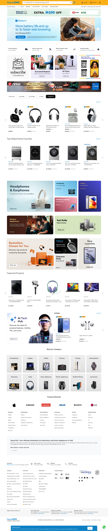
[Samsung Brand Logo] (30, 406)
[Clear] (71, 2)
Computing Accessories (59, 418)
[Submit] (23, 2)
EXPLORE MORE (54, 6)
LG (88, 421)
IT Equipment (11, 428)
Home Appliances (44, 415)
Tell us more (41, 492)
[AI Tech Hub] (30, 329)
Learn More (40, 514)
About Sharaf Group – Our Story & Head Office (13, 481)
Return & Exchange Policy (29, 497)
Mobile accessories (58, 415)
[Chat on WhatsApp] (104, 527)
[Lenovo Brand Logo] (46, 406)
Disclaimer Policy (27, 495)
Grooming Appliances (77, 421)
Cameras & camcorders (26, 418)
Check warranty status (28, 474)
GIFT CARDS (45, 6)
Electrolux (90, 428)
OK (90, 528)
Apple (89, 415)
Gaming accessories (59, 428)
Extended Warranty (27, 489)
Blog (40, 482)
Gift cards (10, 431)
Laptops (10, 418)
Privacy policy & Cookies (96, 520)
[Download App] (90, 67)
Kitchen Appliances (44, 418)
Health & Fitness (12, 426)
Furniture (42, 421)
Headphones (51, 96)
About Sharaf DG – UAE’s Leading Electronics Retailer (13, 476)
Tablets (9, 421)
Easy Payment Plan (27, 492)
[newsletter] (18, 67)
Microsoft (90, 423)
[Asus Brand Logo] (62, 406)
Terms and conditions (86, 520)
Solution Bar (10, 500)
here (47, 529)
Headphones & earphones (27, 423)
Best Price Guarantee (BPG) (13, 497)
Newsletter (41, 479)
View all (98, 100)
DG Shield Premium (27, 482)
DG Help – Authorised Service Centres (14, 486)
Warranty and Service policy (29, 500)
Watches (74, 423)
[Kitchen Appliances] (30, 225)
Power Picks (12, 96)
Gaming (22, 415)
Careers (8, 502)
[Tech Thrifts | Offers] (78, 225)
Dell (89, 426)
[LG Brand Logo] (94, 406)
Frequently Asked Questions (45, 474)
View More (14, 451)
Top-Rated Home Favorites (19, 139)
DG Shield (25, 487)
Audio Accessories (58, 426)
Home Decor (43, 423)
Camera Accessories (59, 421)
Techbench (9, 489)
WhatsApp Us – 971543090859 (42, 488)
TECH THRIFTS (36, 6)
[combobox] (47, 2)
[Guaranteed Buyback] (42, 67)
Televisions (23, 421)
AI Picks (57, 314)
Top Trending (32, 96)
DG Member (9, 495)
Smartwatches (11, 423)
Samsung (90, 418)
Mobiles (10, 415)
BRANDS (28, 6)
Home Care (42, 426)
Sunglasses (74, 418)
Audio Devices (24, 426)
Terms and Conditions (12, 505)
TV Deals (41, 96)
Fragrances (74, 415)
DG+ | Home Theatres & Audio (14, 492)
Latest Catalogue (43, 477)
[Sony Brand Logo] (78, 406)
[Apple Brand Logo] (14, 406)
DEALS (22, 6)
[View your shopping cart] (100, 2)
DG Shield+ (25, 484)
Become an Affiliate (43, 484)
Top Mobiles (21, 96)
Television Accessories (59, 423)
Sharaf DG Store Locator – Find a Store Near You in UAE (29, 478)
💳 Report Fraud (27, 505)
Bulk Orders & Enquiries (28, 502)
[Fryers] (66, 67)
